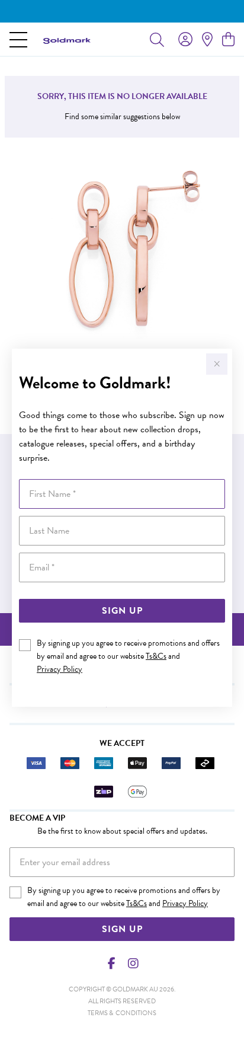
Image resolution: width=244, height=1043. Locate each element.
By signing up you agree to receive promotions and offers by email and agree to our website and (128, 656)
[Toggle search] (157, 39)
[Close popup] (216, 364)
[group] (122, 11)
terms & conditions (122, 1013)
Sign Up (122, 611)
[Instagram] (132, 963)
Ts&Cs (156, 656)
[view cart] (228, 39)
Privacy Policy (59, 669)
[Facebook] (111, 963)
